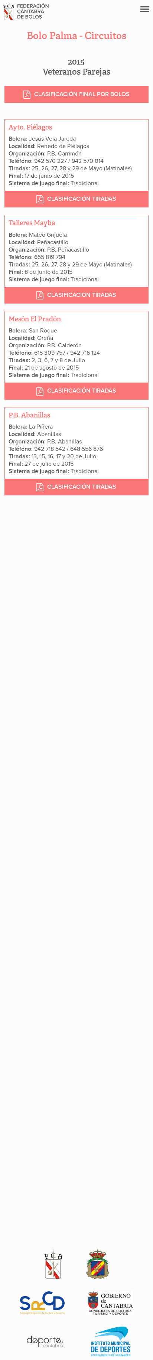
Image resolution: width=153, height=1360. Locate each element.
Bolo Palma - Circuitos (76, 35)
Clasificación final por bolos (82, 94)
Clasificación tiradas (81, 199)
